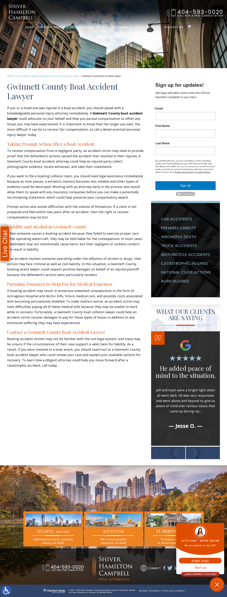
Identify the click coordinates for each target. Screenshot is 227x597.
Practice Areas (66, 27)
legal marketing (78, 592)
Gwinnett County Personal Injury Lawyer (60, 76)
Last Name (162, 143)
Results (103, 27)
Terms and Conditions (173, 591)
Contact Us (174, 27)
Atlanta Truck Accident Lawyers (22, 76)
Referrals (153, 27)
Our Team (44, 27)
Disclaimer (154, 591)
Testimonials (122, 27)
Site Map (143, 591)
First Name (162, 125)
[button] (168, 453)
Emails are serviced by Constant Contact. (193, 172)
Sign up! (185, 185)
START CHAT (200, 561)
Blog (139, 27)
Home (30, 27)
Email (159, 108)
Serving (88, 27)
